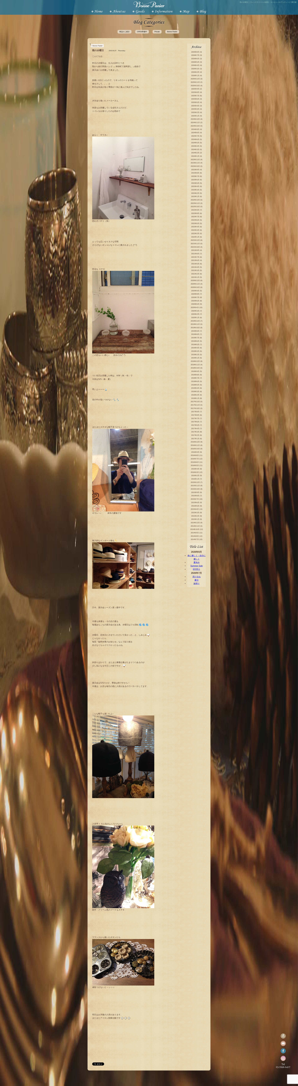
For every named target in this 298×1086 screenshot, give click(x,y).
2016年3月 (195, 472)
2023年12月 (195, 159)
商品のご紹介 (124, 32)
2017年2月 (195, 435)
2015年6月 (195, 502)
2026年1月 (195, 75)
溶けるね (196, 576)
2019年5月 (195, 344)
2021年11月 (195, 243)
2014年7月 (195, 539)
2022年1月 (195, 237)
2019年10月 (195, 328)
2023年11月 (195, 163)
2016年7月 (195, 459)
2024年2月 (195, 153)
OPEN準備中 (142, 32)
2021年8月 (195, 254)
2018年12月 (195, 361)
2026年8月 (195, 52)
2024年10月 (195, 126)
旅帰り (197, 583)
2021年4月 (195, 267)
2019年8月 (195, 334)
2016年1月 (195, 479)
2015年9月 (195, 492)
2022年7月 (195, 217)
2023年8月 (195, 173)
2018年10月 (195, 368)
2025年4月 (195, 106)
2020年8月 (195, 294)
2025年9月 (195, 89)
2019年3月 (195, 351)
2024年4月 (195, 146)
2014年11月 (195, 526)
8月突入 (196, 569)
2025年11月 (195, 82)
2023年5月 (195, 183)
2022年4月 (195, 227)
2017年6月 (195, 422)
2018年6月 (195, 381)
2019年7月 (195, 338)
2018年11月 (195, 365)
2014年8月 (195, 536)
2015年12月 (195, 482)
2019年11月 (195, 324)
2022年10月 (195, 206)
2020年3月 (195, 311)
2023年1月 (195, 196)
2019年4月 (195, 348)
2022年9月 (195, 210)
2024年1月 (195, 156)
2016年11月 (195, 445)
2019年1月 (195, 358)
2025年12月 (195, 79)
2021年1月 (195, 277)
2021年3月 (195, 270)
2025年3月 (195, 109)
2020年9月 (195, 291)
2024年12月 (195, 119)
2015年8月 (195, 496)
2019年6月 (195, 341)
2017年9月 (195, 412)
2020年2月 (195, 314)
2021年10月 (195, 247)
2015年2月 (195, 516)
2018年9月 (195, 371)
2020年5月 (195, 304)
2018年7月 (195, 378)
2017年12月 (195, 401)
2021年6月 (195, 260)
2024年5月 (195, 143)
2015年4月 (195, 509)
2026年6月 (195, 59)
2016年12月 (195, 442)
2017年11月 (195, 405)
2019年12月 (195, 321)
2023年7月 (195, 176)
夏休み (197, 562)
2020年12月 (195, 280)
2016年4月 (195, 469)
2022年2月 (195, 233)
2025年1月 (195, 116)
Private (157, 32)
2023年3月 (195, 190)
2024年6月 (195, 139)
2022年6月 (195, 220)
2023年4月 (195, 186)
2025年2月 (195, 112)
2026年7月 (195, 55)
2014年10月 (194, 529)
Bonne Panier (172, 32)
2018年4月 (195, 388)
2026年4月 (195, 65)
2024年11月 (195, 122)
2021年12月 (195, 240)
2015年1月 (195, 519)
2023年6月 (195, 180)
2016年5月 (195, 465)
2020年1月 (195, 317)
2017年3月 (195, 432)
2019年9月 (195, 331)
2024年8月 (195, 132)
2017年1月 (195, 439)
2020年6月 (195, 301)
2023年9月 (195, 170)
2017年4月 (195, 428)
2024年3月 (195, 149)
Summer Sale (196, 566)
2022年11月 (195, 203)
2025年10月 (195, 86)
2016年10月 (195, 449)
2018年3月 (195, 391)
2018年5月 (195, 385)
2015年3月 (195, 512)
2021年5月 (195, 264)
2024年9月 (195, 129)
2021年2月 (195, 274)
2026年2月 (195, 72)
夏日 (196, 580)
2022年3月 (195, 230)
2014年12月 (195, 523)
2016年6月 (195, 462)
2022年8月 (195, 213)
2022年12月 (195, 200)
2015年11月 (195, 485)
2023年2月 (195, 193)
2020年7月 (195, 297)
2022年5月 (195, 223)
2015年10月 (195, 489)
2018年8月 (195, 375)
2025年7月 (195, 96)
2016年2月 (195, 475)
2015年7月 (195, 499)
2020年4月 (195, 307)
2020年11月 (195, 284)
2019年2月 (195, 354)
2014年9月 (195, 533)
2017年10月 (195, 408)
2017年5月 (195, 425)
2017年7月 (195, 418)
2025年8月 (195, 92)
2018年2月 (195, 395)
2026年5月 (195, 62)
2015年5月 (195, 506)
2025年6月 (195, 99)
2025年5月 (195, 102)
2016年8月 (195, 455)
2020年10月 (195, 287)
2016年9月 (195, 452)
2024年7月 (195, 136)
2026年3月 (195, 69)
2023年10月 (195, 166)
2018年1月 (195, 398)
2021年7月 (195, 257)
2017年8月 (195, 415)
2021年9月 (195, 250)
